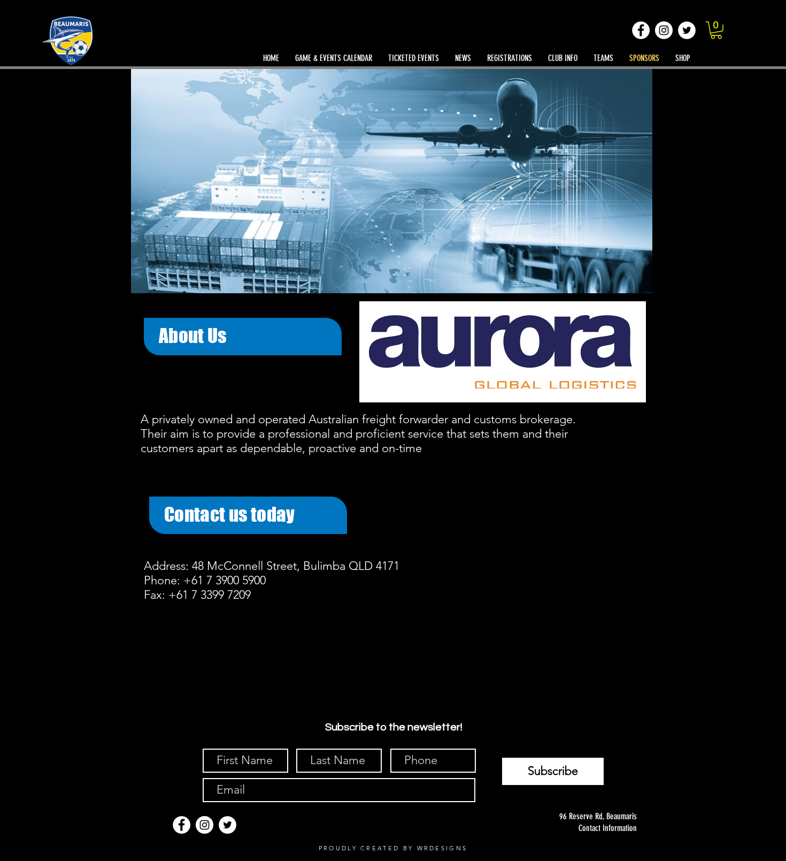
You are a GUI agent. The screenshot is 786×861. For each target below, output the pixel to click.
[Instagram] (664, 30)
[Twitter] (687, 30)
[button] (716, 30)
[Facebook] (641, 30)
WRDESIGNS (442, 848)
